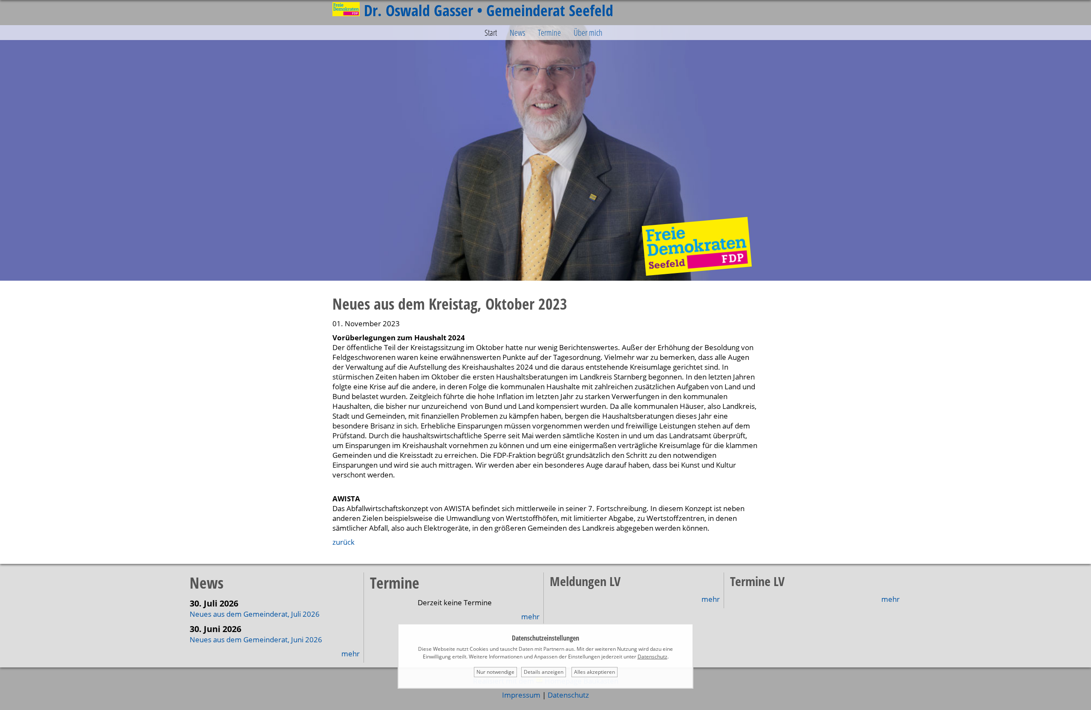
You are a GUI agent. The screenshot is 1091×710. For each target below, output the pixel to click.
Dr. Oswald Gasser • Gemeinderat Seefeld (488, 10)
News (517, 32)
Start (491, 32)
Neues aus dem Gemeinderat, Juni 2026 (256, 639)
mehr (350, 653)
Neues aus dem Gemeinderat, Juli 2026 (255, 614)
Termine (549, 32)
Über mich (588, 32)
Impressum (521, 695)
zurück (343, 542)
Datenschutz (568, 695)
